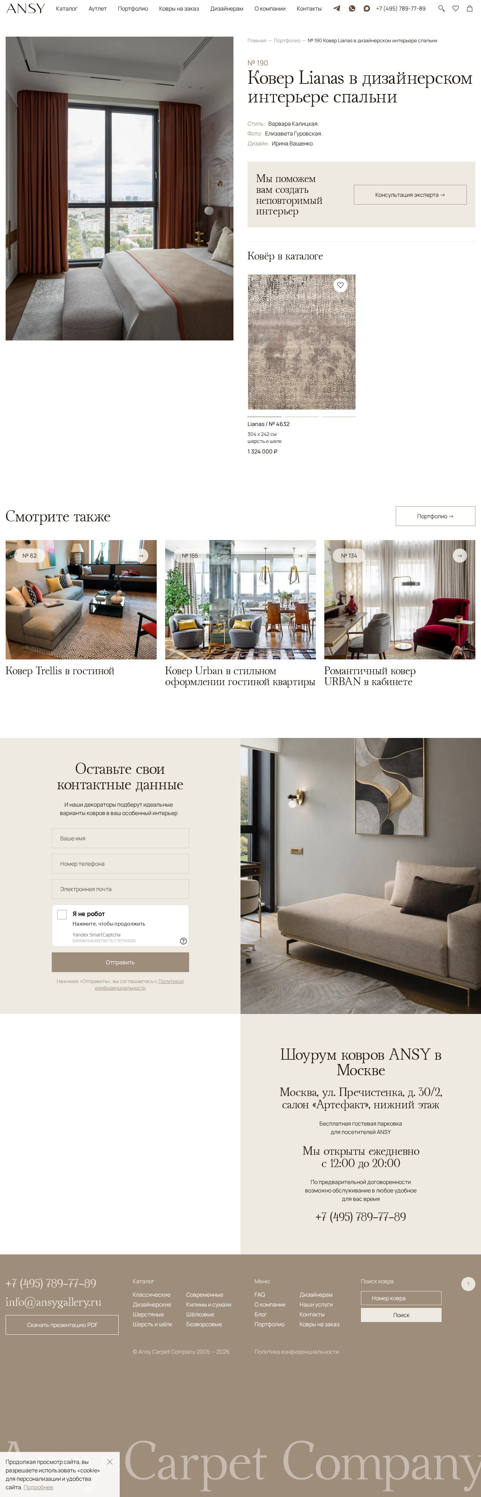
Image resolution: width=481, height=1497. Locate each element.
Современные (204, 1294)
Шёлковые (200, 1314)
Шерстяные (148, 1314)
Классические (151, 1294)
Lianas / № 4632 (268, 424)
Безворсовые (204, 1324)
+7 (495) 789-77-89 (401, 8)
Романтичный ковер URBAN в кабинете (370, 676)
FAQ (260, 1294)
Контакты (309, 8)
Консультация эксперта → (410, 195)
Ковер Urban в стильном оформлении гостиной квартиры (240, 676)
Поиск (401, 1315)
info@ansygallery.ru (53, 1301)
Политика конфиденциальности (297, 1351)
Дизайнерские (152, 1304)
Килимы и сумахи (208, 1304)
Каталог (66, 8)
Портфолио (133, 8)
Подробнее (38, 1487)
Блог (261, 1314)
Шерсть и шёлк (152, 1324)
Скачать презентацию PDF (62, 1325)
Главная (258, 40)
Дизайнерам (226, 8)
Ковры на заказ (179, 8)
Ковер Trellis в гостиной (60, 670)
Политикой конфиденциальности (139, 984)
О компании (270, 8)
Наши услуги (316, 1304)
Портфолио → (435, 516)
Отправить (120, 962)
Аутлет (98, 8)
